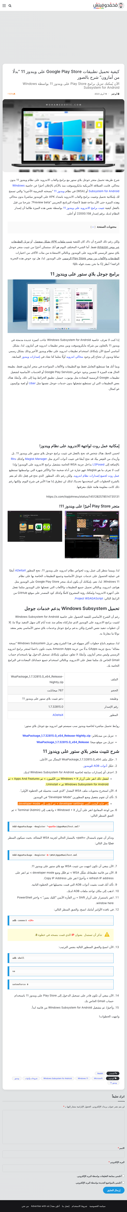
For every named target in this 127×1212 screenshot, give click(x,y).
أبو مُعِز (114, 94)
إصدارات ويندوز (31, 356)
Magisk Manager (36, 459)
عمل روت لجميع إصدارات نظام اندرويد (96, 475)
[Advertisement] (63, 37)
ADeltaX (20, 570)
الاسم (121, 1148)
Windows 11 (83, 1078)
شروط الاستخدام (79, 1206)
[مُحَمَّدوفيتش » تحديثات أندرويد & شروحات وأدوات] (109, 5)
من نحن (25, 1206)
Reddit (100, 1073)
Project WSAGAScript (89, 598)
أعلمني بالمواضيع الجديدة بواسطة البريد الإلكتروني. (98, 1182)
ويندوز (17, 1078)
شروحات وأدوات (31, 1078)
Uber (32, 383)
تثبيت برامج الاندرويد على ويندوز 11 (83, 208)
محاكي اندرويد (74, 356)
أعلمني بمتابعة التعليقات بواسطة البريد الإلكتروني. (99, 1176)
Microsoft (98, 1078)
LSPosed (99, 464)
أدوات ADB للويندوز (95, 765)
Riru (13, 459)
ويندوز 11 (59, 191)
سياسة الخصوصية (97, 1206)
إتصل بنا (65, 1206)
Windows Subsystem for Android (57, 1078)
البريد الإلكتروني (116, 1162)
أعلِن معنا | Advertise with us (45, 1206)
